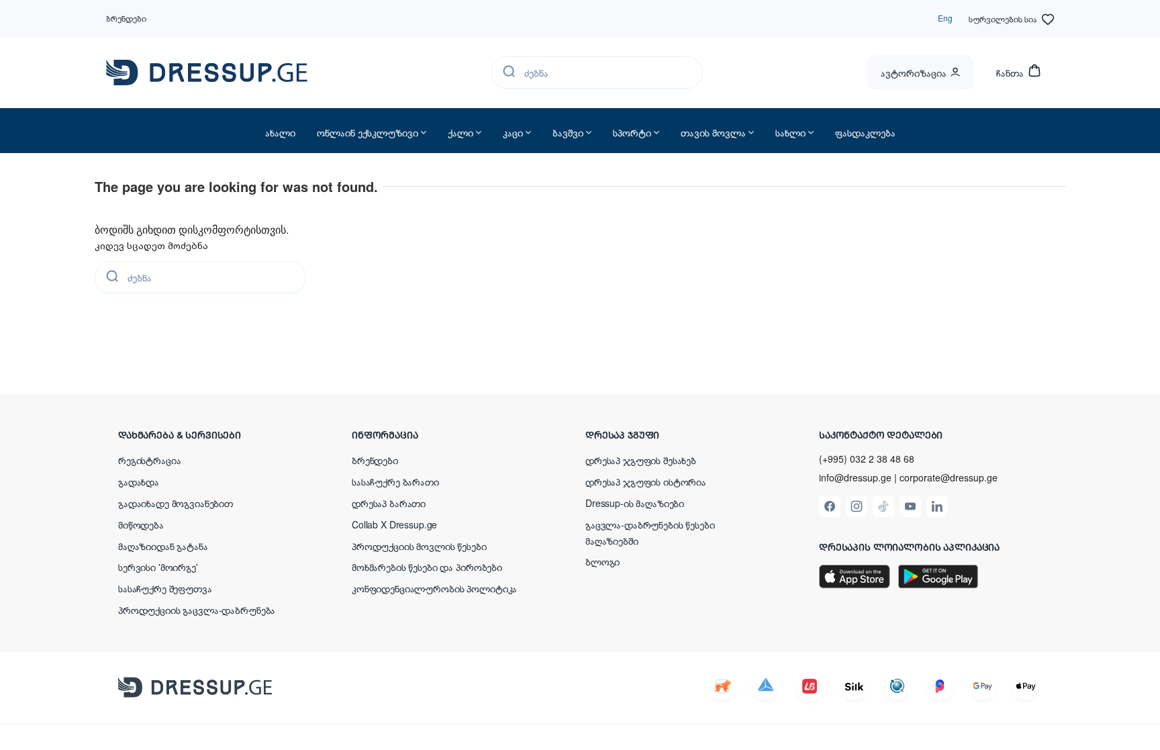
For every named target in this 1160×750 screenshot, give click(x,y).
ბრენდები (126, 18)
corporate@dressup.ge (949, 477)
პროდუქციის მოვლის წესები (419, 546)
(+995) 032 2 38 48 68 (866, 458)
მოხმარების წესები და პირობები (427, 566)
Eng (945, 18)
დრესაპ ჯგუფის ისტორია (645, 481)
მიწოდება (141, 524)
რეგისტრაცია (149, 460)
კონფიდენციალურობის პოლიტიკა (434, 588)
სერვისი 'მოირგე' (158, 566)
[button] (205, 434)
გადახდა (138, 481)
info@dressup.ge (855, 477)
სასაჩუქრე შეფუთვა (165, 588)
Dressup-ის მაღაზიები (634, 503)
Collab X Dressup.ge (394, 524)
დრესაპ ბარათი (389, 503)
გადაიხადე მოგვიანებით (175, 503)
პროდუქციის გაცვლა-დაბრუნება (196, 609)
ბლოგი (602, 561)
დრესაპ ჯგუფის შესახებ (640, 460)
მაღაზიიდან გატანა (163, 546)
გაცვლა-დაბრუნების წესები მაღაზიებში (650, 532)
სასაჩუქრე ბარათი (395, 481)
